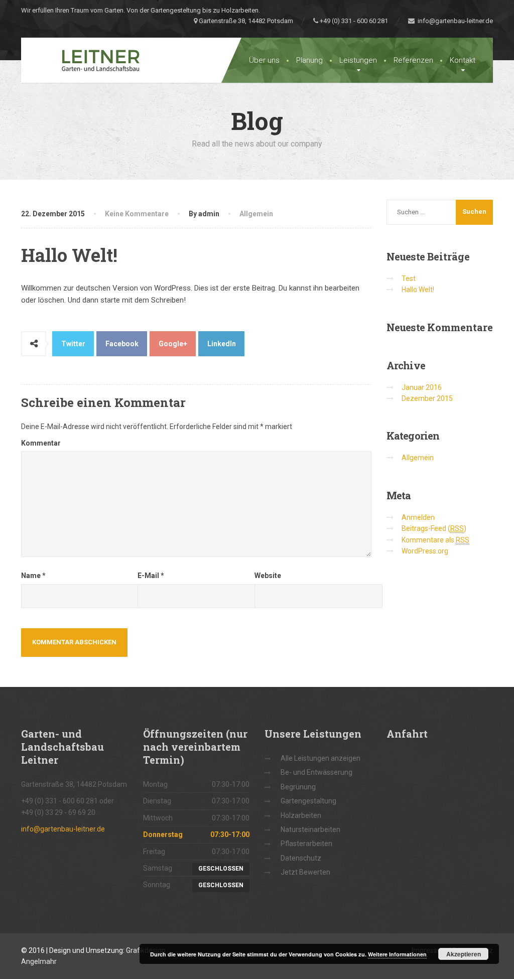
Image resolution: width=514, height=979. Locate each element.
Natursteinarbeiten (310, 829)
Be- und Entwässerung (316, 772)
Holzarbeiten (301, 815)
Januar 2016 (422, 387)
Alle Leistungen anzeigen (320, 758)
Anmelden (418, 517)
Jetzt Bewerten (305, 872)
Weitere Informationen (397, 954)
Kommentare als (435, 540)
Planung (309, 60)
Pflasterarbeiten (306, 844)
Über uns (264, 60)
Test (409, 278)
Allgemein (256, 214)
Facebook (122, 344)
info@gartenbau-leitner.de (454, 21)
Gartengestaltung (308, 801)
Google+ (173, 344)
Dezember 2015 (427, 398)
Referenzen (413, 60)
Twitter (73, 344)
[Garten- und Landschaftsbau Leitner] (90, 60)
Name (33, 576)
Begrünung (298, 787)
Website (267, 576)
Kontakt (462, 60)
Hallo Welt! (418, 290)
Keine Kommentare (137, 214)
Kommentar (41, 443)
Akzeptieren (463, 953)
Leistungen (358, 60)
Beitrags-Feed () (434, 528)
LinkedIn (221, 344)
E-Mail (151, 576)
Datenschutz (301, 858)
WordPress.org (425, 551)
